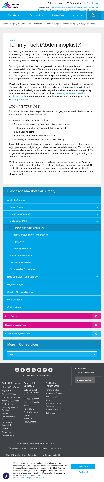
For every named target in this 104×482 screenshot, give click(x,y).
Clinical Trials (7, 428)
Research (28, 405)
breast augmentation (65, 93)
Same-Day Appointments (76, 10)
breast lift (80, 93)
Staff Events (50, 413)
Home (5, 24)
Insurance (28, 418)
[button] (94, 15)
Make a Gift (94, 10)
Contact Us (14, 448)
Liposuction (19, 241)
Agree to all (83, 466)
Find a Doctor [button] (14, 15)
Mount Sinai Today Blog (26, 375)
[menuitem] (52, 234)
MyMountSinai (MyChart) (64, 7)
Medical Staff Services (55, 409)
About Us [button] (77, 15)
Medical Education (31, 399)
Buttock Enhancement (21, 255)
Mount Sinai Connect (54, 393)
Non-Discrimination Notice (52, 455)
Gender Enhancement (21, 262)
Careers (24, 448)
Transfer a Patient (53, 390)
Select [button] (11, 354)
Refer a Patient (52, 396)
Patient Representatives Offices (9, 416)
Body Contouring (88, 24)
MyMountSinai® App (10, 387)
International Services (11, 397)
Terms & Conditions (38, 448)
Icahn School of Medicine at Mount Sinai (31, 393)
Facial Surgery (17, 207)
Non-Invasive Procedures (22, 269)
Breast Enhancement (20, 214)
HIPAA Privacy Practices (15, 455)
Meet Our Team (14, 299)
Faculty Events (30, 422)
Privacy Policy (55, 448)
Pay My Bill (44, 10)
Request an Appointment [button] (15, 325)
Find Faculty (29, 409)
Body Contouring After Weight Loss (30, 234)
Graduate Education (32, 402)
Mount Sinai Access (10, 401)
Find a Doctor (11, 316)
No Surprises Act (9, 394)
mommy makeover (19, 99)
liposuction (18, 96)
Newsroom (6, 432)
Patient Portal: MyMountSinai (17, 333)
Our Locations (14, 307)
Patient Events (8, 435)
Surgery (13, 24)
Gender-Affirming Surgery (20, 292)
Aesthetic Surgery (70, 24)
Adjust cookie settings (22, 478)
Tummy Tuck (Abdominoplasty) (28, 227)
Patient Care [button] (58, 15)
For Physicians (57, 10)
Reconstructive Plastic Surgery (22, 277)
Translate (91, 3)
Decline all (83, 472)
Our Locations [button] (36, 15)
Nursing (49, 400)
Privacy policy (38, 478)
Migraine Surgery (16, 284)
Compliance (33, 455)
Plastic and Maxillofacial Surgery (47, 24)
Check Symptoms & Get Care (87, 7)
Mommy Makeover (22, 248)
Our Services (25, 24)
